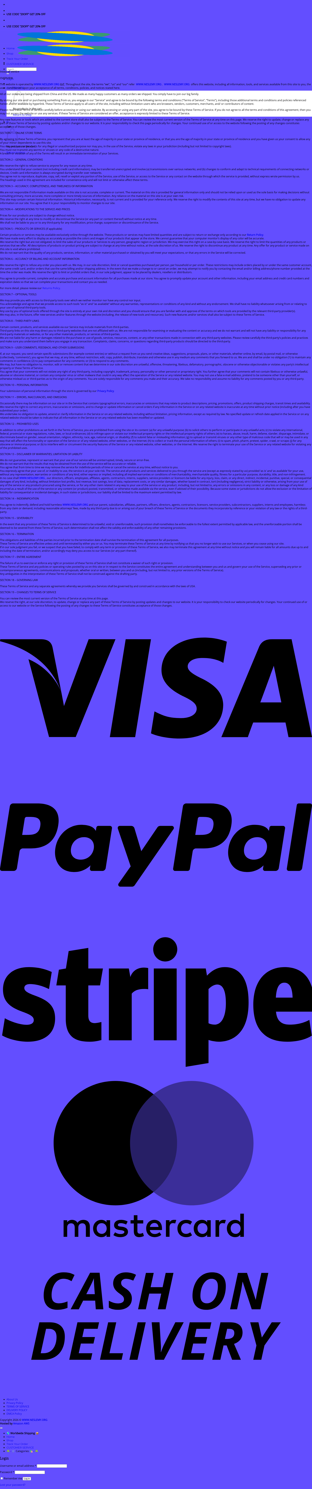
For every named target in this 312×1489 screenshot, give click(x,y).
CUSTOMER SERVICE (20, 64)
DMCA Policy (14, 1413)
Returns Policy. (51, 288)
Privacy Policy (14, 1403)
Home (10, 48)
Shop (9, 53)
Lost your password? (12, 1485)
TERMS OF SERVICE (17, 1406)
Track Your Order (17, 58)
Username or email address (18, 1466)
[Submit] (7, 73)
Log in (27, 1478)
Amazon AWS (21, 1423)
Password (7, 1472)
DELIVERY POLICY (16, 1410)
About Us (12, 1399)
